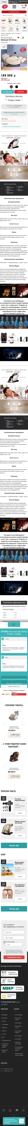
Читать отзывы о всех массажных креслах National (14, 679)
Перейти (15, 694)
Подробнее (7, 1122)
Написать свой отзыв (14, 686)
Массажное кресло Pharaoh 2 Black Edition (14, 768)
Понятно (21, 1121)
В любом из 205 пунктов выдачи (12, 126)
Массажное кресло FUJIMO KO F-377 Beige (14, 727)
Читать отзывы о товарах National (14, 683)
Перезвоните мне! (14, 957)
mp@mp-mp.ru (15, 2)
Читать (20, 813)
